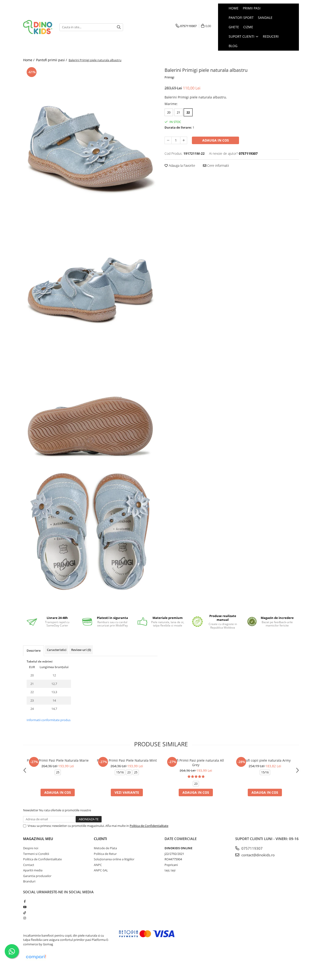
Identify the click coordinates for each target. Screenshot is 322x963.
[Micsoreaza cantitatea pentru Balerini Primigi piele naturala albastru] (168, 140)
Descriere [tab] (34, 650)
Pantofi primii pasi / (52, 60)
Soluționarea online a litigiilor (114, 859)
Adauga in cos (215, 140)
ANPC (98, 865)
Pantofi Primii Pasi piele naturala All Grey (196, 762)
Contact (28, 865)
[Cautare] (119, 27)
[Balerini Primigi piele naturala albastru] (90, 133)
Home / (29, 60)
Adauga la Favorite (181, 165)
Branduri (29, 881)
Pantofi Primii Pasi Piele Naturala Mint (127, 760)
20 (168, 112)
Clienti (100, 838)
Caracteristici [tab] (56, 650)
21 (178, 112)
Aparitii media (32, 870)
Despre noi (30, 848)
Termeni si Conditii (36, 854)
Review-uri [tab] (81, 650)
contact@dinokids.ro (257, 855)
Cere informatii (217, 165)
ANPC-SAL (101, 870)
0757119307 (251, 848)
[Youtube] (24, 907)
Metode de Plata (105, 848)
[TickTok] (24, 912)
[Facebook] (24, 901)
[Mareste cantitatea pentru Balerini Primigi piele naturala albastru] (183, 140)
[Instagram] (24, 918)
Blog (233, 46)
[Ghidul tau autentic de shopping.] (35, 957)
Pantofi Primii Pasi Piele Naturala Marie (58, 760)
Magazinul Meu (38, 838)
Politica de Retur (105, 854)
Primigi (169, 77)
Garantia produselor (37, 876)
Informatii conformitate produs (48, 720)
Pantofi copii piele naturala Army (265, 760)
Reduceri (271, 36)
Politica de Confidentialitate (149, 826)
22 (188, 112)
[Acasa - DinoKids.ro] (37, 27)
